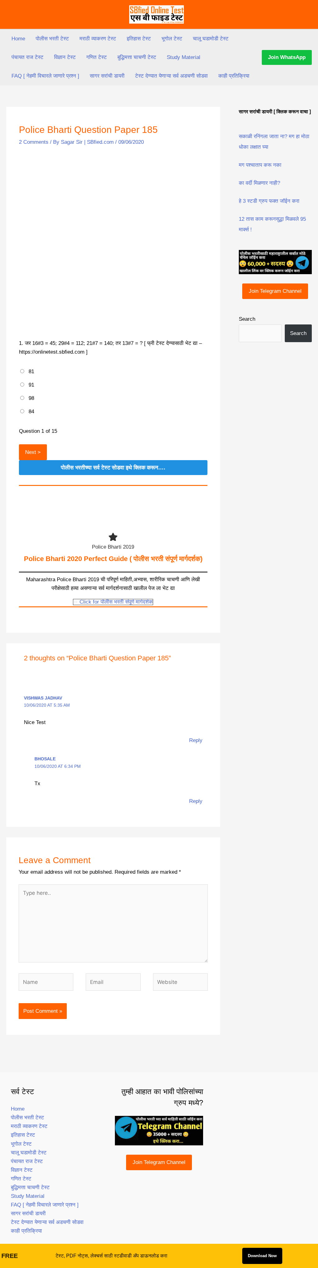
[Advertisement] (113, 200)
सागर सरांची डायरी (107, 76)
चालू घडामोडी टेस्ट (211, 39)
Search (247, 319)
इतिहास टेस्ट (139, 39)
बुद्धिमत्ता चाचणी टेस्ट (136, 57)
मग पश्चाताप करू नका (260, 165)
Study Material (183, 57)
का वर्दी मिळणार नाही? (259, 183)
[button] (287, 57)
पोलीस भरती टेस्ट (52, 39)
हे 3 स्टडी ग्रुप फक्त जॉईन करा (269, 201)
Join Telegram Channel (275, 291)
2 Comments (33, 142)
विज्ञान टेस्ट (65, 57)
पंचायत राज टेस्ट (27, 57)
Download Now (262, 1255)
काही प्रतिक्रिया (233, 76)
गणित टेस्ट (96, 57)
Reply (195, 740)
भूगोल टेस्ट (171, 39)
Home (18, 39)
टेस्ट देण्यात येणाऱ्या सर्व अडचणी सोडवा (171, 76)
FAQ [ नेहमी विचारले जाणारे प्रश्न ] (45, 76)
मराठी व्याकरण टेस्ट (98, 39)
